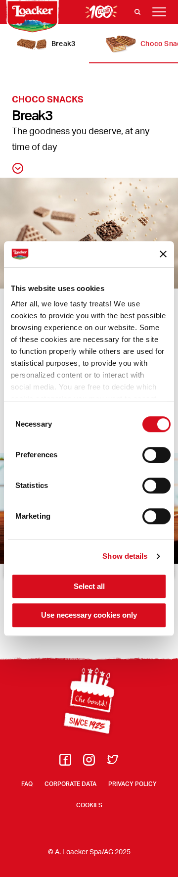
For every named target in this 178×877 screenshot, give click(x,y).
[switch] (156, 455)
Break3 (63, 43)
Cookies (89, 805)
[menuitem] (65, 762)
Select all (89, 586)
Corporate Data (70, 783)
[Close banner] (163, 254)
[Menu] (159, 11)
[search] (137, 12)
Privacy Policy (132, 783)
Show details (124, 556)
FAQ (27, 783)
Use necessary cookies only (89, 615)
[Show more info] (18, 168)
